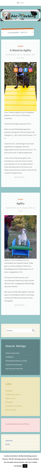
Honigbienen (9, 357)
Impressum (9, 440)
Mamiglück (8, 391)
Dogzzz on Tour (10, 398)
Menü (22, 3)
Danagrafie (8, 402)
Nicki (22, 58)
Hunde (20, 46)
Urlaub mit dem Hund (12, 353)
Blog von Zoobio (10, 410)
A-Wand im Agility (20, 50)
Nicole (7, 444)
